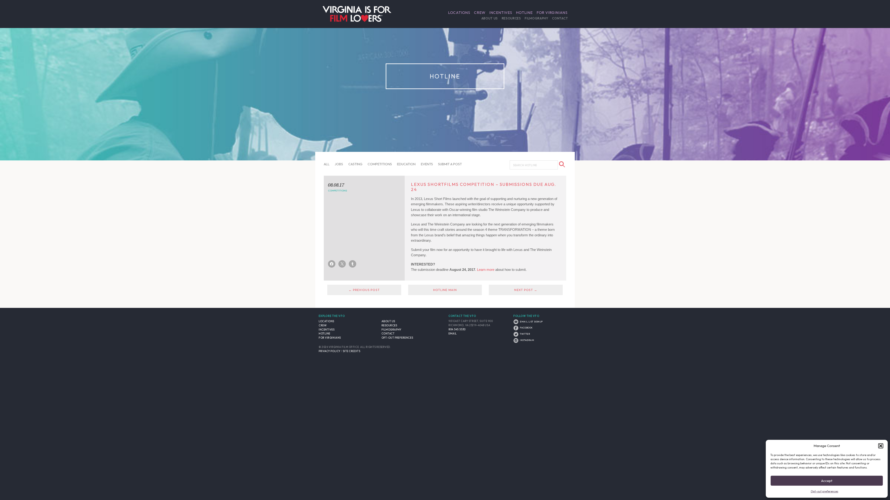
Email (452, 333)
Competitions (380, 164)
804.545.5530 (457, 329)
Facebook (526, 327)
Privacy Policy (329, 351)
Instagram (526, 340)
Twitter (524, 333)
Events (427, 164)
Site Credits (351, 351)
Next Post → (525, 290)
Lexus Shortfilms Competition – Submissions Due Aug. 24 (483, 187)
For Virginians (552, 12)
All (327, 164)
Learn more (485, 270)
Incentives (500, 12)
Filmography (536, 18)
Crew (480, 12)
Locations (459, 12)
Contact (560, 18)
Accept (826, 480)
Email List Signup (531, 321)
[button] (880, 446)
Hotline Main (445, 290)
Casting (355, 164)
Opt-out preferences (824, 491)
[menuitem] (459, 12)
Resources (511, 18)
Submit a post (450, 164)
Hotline (524, 12)
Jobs (339, 164)
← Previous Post (364, 290)
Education (406, 164)
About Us (489, 18)
